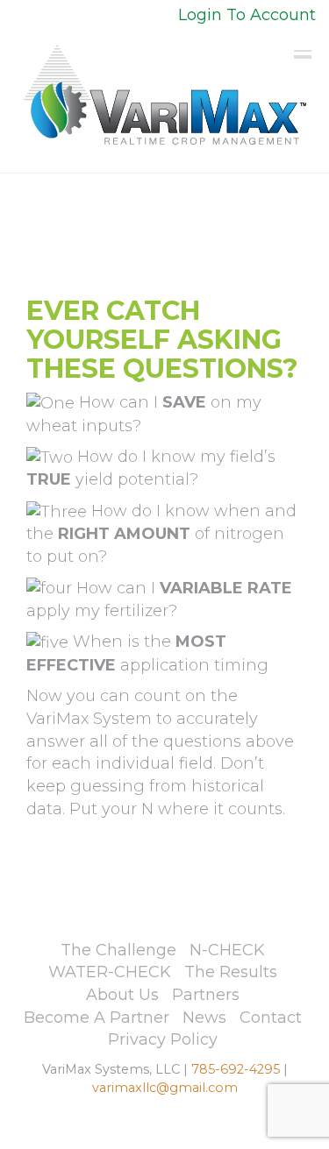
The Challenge (118, 950)
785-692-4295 (235, 1069)
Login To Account (247, 15)
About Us (122, 994)
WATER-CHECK (109, 972)
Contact (271, 1017)
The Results (230, 972)
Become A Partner (96, 1017)
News (204, 1017)
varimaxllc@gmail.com (165, 1088)
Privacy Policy (163, 1039)
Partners (206, 994)
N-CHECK (227, 950)
